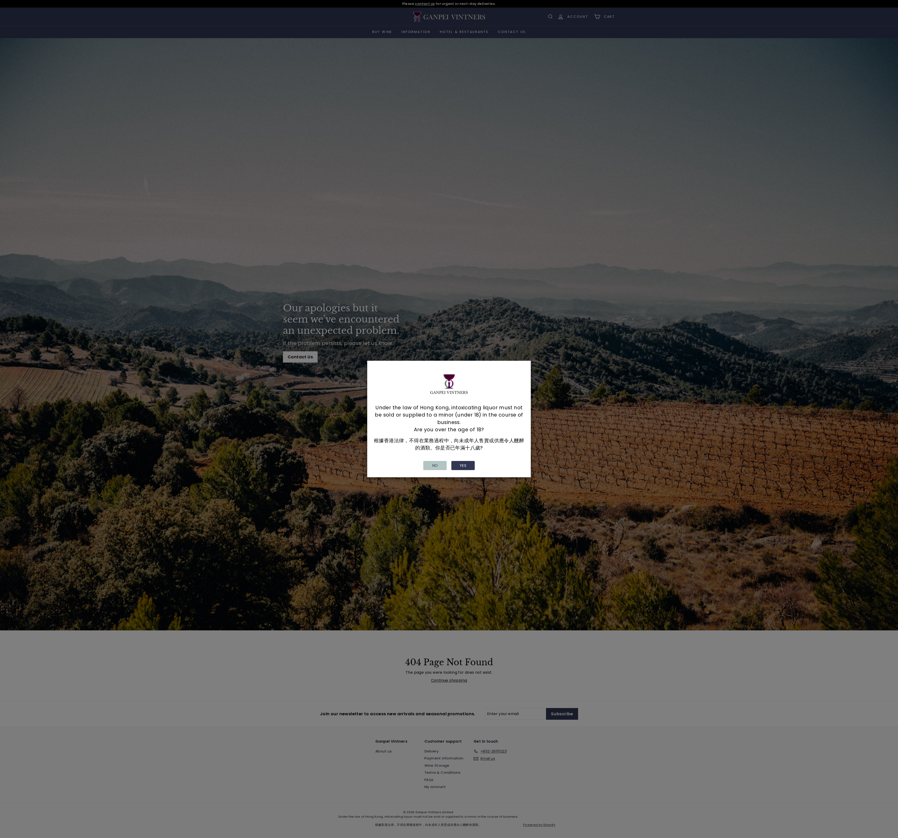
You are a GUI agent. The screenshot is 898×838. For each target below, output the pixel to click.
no (435, 465)
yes (463, 465)
